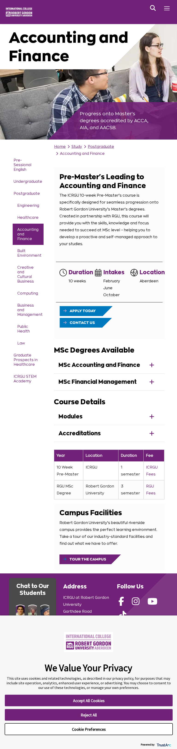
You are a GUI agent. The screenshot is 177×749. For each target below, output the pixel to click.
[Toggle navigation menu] (166, 8)
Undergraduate (28, 181)
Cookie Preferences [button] (89, 729)
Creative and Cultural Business (25, 274)
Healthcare (27, 217)
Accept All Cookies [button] (89, 700)
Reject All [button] (89, 715)
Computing (27, 293)
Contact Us (82, 323)
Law (21, 343)
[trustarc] (163, 744)
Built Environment (29, 253)
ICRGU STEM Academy (25, 379)
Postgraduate (27, 193)
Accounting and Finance (27, 234)
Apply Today (82, 311)
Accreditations (80, 433)
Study (76, 147)
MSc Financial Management (98, 382)
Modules (71, 416)
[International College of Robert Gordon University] (19, 12)
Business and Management (30, 310)
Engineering (28, 205)
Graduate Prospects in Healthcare (26, 359)
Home (60, 147)
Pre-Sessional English (22, 164)
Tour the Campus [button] (87, 559)
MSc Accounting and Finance (99, 365)
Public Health (23, 329)
